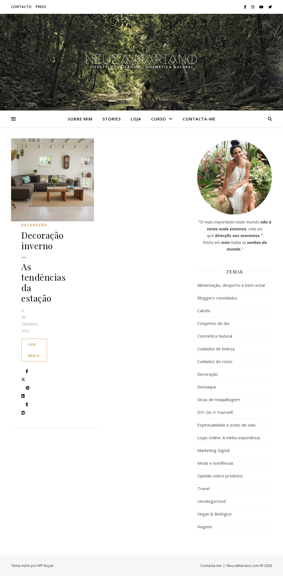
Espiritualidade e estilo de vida (226, 425)
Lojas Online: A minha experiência (228, 437)
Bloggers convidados (217, 298)
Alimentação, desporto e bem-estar (231, 285)
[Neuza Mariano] (141, 62)
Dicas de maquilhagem (218, 399)
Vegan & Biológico (214, 514)
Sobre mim (80, 119)
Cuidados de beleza (216, 348)
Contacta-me (199, 119)
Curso (158, 119)
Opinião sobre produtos (220, 475)
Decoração (34, 225)
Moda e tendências (215, 463)
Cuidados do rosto (214, 361)
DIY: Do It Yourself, (215, 412)
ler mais (34, 350)
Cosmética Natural (214, 336)
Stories (112, 119)
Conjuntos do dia (213, 323)
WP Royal (45, 565)
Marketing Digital (213, 450)
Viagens (204, 526)
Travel (203, 488)
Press (41, 6)
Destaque (206, 387)
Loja (136, 119)
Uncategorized (211, 501)
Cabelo (203, 310)
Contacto (21, 6)
